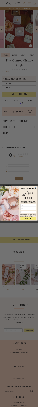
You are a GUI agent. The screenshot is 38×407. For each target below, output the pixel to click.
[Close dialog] (36, 187)
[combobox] (22, 212)
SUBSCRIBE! (28, 218)
